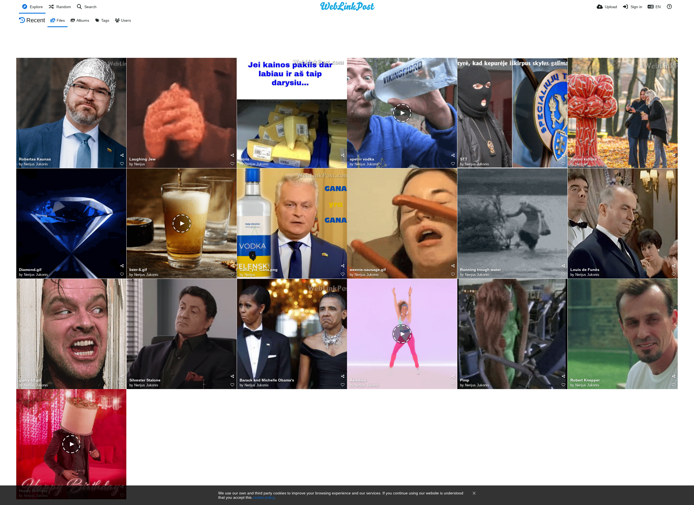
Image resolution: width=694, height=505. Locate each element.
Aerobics (358, 380)
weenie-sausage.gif (368, 270)
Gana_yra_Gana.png (259, 270)
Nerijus (139, 164)
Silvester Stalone (144, 380)
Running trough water (480, 270)
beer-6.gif (138, 270)
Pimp (464, 380)
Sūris (244, 159)
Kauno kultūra (583, 159)
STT (463, 159)
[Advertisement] (347, 42)
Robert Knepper (585, 380)
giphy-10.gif (30, 380)
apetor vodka (362, 159)
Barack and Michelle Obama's (267, 380)
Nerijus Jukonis (36, 164)
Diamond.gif (30, 270)
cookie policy (263, 497)
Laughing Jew (142, 159)
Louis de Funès (584, 270)
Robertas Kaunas (35, 159)
